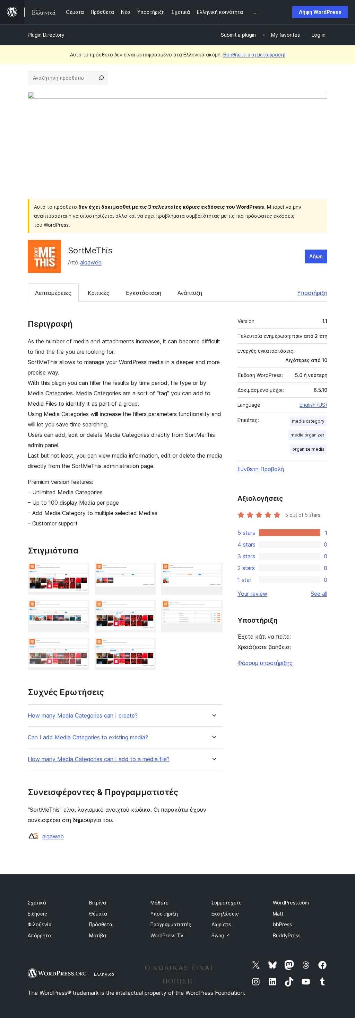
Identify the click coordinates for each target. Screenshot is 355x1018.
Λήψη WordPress (320, 12)
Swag (220, 935)
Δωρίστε (221, 924)
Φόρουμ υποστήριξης (265, 662)
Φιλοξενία (40, 924)
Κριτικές (99, 292)
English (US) (313, 405)
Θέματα (98, 914)
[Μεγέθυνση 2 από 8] (146, 572)
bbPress (282, 924)
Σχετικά (37, 903)
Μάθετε (159, 903)
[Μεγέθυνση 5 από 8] (146, 609)
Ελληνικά (104, 974)
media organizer (307, 435)
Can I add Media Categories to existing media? (88, 737)
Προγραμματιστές (170, 924)
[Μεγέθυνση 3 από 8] (213, 572)
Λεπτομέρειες (53, 292)
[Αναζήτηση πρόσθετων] (101, 78)
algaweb (91, 262)
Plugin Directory (46, 35)
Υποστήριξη (312, 292)
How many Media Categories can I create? (83, 715)
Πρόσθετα (100, 924)
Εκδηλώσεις (225, 914)
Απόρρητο (39, 935)
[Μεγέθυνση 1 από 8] (79, 572)
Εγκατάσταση (143, 292)
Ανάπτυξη (190, 292)
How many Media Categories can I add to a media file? (99, 759)
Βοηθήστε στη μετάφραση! (254, 54)
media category (308, 421)
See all (319, 593)
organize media (308, 449)
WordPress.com (291, 903)
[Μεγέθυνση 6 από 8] (213, 609)
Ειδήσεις (37, 914)
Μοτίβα (97, 935)
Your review (252, 593)
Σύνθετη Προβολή (260, 469)
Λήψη (316, 256)
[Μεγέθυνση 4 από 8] (79, 609)
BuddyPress (287, 935)
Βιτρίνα (97, 903)
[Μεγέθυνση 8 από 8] (146, 647)
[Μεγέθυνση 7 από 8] (79, 647)
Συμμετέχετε (226, 903)
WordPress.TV (166, 935)
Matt (278, 914)
